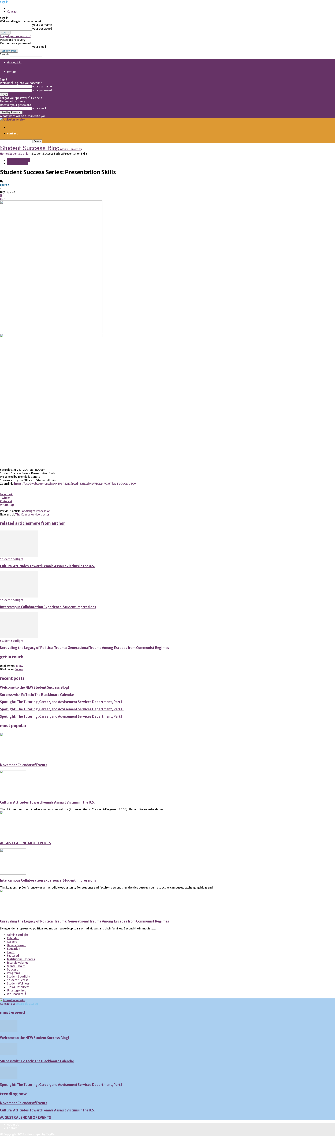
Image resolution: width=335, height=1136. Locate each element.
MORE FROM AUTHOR (47, 523)
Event (10, 952)
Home (4, 153)
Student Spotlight (20, 153)
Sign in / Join (14, 62)
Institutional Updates (21, 959)
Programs (13, 973)
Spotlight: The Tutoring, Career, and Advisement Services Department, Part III (62, 717)
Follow (19, 666)
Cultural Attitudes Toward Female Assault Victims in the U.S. (47, 566)
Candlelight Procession (35, 511)
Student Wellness (18, 983)
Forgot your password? (15, 36)
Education (13, 948)
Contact (12, 11)
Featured (13, 955)
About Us (13, 1124)
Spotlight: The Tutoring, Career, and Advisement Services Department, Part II (62, 709)
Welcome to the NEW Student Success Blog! (34, 687)
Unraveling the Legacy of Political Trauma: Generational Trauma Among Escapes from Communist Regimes (84, 648)
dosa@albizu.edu (26, 1003)
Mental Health (16, 966)
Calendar (13, 938)
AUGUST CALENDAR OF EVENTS (25, 843)
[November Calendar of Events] (13, 758)
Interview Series (17, 962)
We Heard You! (16, 994)
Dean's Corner (16, 945)
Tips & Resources (18, 987)
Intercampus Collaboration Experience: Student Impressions (48, 607)
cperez (4, 185)
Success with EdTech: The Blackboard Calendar (37, 695)
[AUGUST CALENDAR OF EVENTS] (13, 836)
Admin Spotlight (17, 934)
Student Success (17, 163)
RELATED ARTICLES (15, 523)
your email (39, 46)
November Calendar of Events (23, 765)
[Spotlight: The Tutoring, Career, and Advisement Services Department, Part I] (8, 1077)
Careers (12, 941)
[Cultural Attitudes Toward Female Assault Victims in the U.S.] (19, 555)
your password (42, 28)
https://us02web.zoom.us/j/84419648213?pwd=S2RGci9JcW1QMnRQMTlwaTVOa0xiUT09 (75, 483)
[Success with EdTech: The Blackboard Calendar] (8, 1054)
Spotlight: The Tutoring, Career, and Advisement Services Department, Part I (61, 702)
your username (42, 24)
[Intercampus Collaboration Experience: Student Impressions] (19, 596)
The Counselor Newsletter (32, 514)
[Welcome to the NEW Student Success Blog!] (8, 1031)
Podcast (12, 969)
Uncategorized (16, 990)
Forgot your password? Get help (21, 98)
